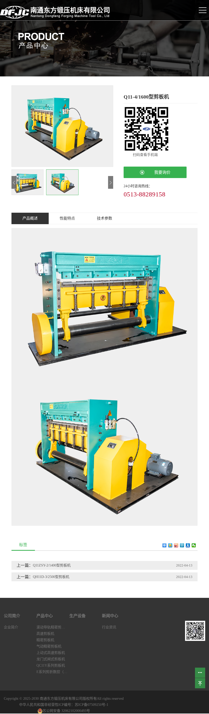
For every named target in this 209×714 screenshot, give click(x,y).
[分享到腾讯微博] (182, 545)
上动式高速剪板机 (50, 653)
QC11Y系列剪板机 (50, 665)
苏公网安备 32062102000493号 (66, 711)
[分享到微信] (194, 545)
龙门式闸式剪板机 (50, 659)
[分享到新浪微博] (176, 545)
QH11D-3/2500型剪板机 (51, 577)
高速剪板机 (45, 634)
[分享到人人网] (188, 545)
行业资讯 (109, 627)
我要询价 (158, 172)
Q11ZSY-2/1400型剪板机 (52, 565)
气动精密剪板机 (48, 646)
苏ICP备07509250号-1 (91, 705)
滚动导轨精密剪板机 (52, 627)
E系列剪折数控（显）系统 (52, 672)
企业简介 (11, 627)
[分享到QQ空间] (170, 545)
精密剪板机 (45, 640)
